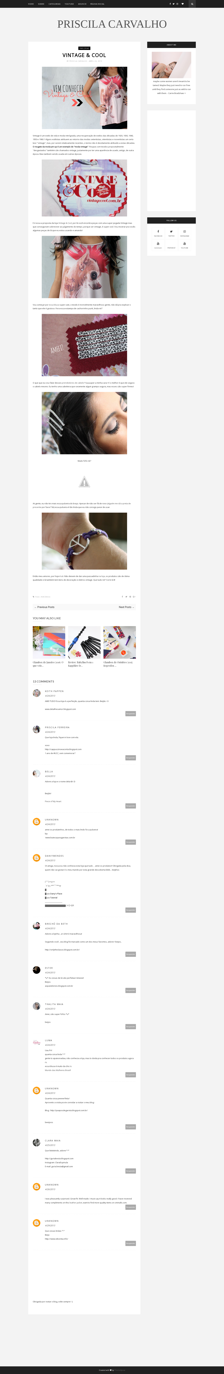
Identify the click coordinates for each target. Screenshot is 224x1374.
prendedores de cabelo (73, 382)
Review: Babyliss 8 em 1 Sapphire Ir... (80, 664)
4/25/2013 (50, 1145)
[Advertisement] (84, 1345)
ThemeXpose (119, 1370)
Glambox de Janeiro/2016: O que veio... (48, 664)
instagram (184, 236)
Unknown (52, 819)
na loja (102, 576)
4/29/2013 (50, 1225)
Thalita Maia (54, 1004)
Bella (49, 771)
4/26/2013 (50, 1189)
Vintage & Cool (65, 223)
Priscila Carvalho (112, 24)
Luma (48, 1040)
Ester (49, 967)
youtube (184, 248)
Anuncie (82, 4)
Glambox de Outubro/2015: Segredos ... (118, 664)
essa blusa (54, 304)
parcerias (84, 48)
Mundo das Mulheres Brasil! (58, 1070)
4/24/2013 (50, 695)
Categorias (54, 4)
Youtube (69, 4)
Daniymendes (54, 855)
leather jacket (75, 1202)
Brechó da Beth (56, 923)
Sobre (41, 4)
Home (31, 4)
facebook (158, 236)
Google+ (158, 248)
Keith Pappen (54, 691)
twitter (171, 236)
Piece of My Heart (53, 801)
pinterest (171, 248)
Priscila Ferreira (57, 727)
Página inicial (97, 4)
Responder (130, 714)
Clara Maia (53, 1140)
